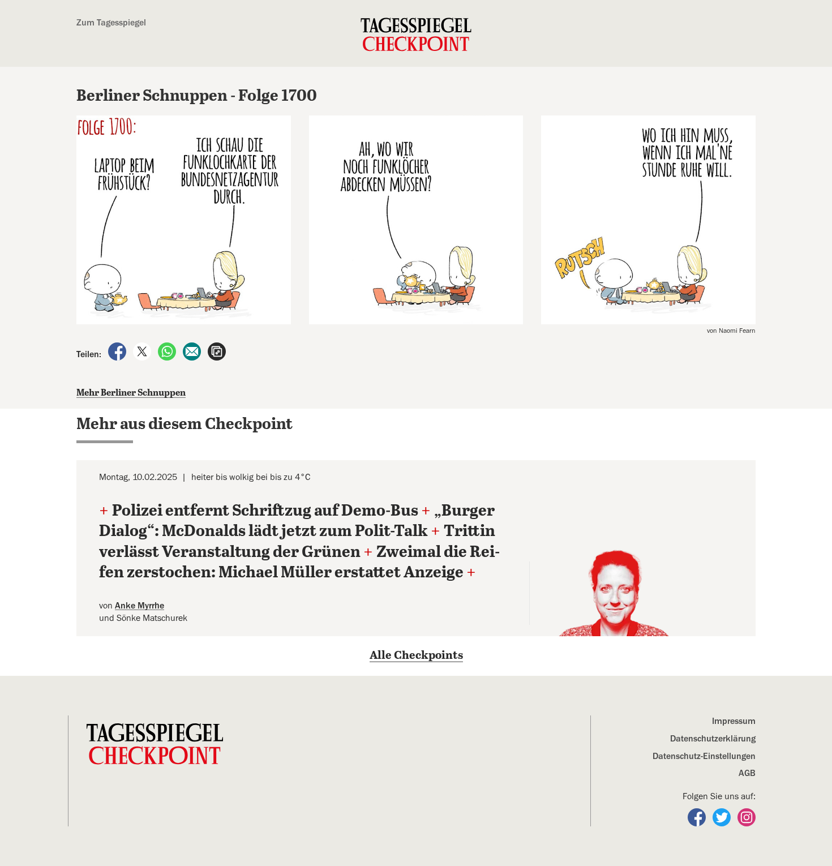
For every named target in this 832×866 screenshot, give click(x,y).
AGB (747, 773)
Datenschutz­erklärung (713, 738)
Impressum (734, 721)
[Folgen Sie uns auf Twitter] (723, 816)
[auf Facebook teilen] (118, 350)
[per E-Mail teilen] (193, 350)
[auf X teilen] (143, 350)
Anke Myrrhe (139, 605)
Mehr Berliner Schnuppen (131, 393)
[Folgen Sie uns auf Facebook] (698, 816)
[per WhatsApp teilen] (168, 350)
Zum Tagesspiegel (111, 22)
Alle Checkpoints (416, 655)
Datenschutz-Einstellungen (704, 756)
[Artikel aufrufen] (217, 350)
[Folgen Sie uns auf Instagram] (746, 816)
